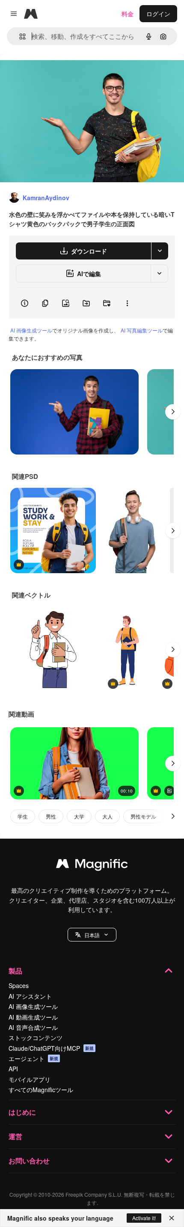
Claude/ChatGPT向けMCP (51, 1048)
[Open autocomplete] (19, 36)
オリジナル (59, 73)
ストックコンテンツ (35, 1037)
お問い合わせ (29, 1161)
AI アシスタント (30, 996)
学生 (23, 816)
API (13, 1068)
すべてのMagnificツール (41, 1089)
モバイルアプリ (29, 1079)
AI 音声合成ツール (33, 1027)
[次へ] (173, 412)
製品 (15, 971)
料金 (128, 13)
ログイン (158, 13)
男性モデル (143, 816)
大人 (107, 816)
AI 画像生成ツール (31, 330)
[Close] (171, 1218)
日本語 (92, 934)
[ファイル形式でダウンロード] (159, 250)
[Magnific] (92, 865)
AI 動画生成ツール (33, 1017)
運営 (15, 1136)
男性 (51, 816)
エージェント (33, 1058)
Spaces (19, 985)
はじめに (22, 1112)
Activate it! (144, 1217)
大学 (79, 816)
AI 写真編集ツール (142, 330)
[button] (92, 934)
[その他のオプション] (127, 303)
